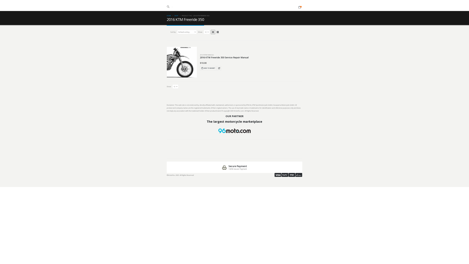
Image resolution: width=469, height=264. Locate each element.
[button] (168, 6)
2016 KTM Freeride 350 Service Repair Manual (224, 57)
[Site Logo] (234, 5)
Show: (200, 32)
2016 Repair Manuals (207, 55)
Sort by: (173, 32)
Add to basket (209, 68)
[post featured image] (182, 62)
